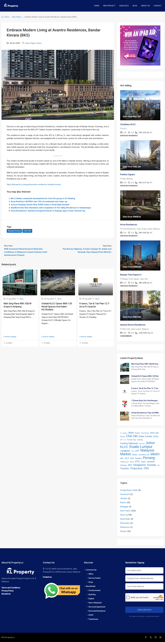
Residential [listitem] (90, 586)
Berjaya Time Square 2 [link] (130, 274)
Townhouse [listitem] (93, 619)
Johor (150, 442)
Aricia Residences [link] (128, 224)
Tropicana (136, 468)
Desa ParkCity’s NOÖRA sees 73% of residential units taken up (39, 201)
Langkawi (125, 450)
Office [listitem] (90, 574)
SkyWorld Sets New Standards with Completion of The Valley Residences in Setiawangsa (51, 208)
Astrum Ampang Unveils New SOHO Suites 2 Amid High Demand (40, 204)
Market (125, 454)
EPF (121, 440)
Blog (135, 6)
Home (96, 6)
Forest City (131, 440)
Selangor (123, 465)
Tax (158, 465)
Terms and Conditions (11, 588)
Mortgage (124, 506)
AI (120, 433)
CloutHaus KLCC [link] (128, 124)
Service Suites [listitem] (94, 578)
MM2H (154, 454)
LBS (132, 451)
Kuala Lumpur (140, 446)
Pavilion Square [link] (127, 174)
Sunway (151, 464)
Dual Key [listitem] (92, 594)
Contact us (47, 577)
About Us (145, 6)
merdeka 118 (144, 455)
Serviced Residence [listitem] (96, 611)
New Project (109, 6)
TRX (146, 468)
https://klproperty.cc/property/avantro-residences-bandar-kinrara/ (34, 184)
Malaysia (147, 450)
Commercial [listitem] (91, 570)
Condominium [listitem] (94, 590)
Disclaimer (6, 594)
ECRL (156, 436)
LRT (137, 450)
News (39, 43)
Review (123, 531)
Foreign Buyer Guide (129, 490)
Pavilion (138, 458)
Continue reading (10, 337)
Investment (125, 494)
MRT (122, 458)
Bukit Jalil (154, 433)
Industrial (142, 443)
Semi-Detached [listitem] (95, 603)
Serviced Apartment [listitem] (96, 607)
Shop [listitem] (90, 582)
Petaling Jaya (124, 462)
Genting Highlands (129, 443)
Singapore (139, 464)
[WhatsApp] (161, 637)
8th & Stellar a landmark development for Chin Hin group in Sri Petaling (43, 198)
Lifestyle (123, 498)
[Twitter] (151, 637)
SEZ (130, 465)
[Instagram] (156, 637)
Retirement (124, 527)
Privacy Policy (8, 591)
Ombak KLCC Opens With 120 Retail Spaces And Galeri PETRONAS (57, 306)
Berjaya (125, 433)
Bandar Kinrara (14, 231)
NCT (127, 458)
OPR (132, 458)
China (122, 437)
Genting (140, 440)
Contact (158, 6)
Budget (137, 433)
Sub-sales (124, 6)
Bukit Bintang (145, 433)
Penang (149, 457)
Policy (132, 462)
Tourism (124, 468)
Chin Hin (27, 231)
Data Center (145, 436)
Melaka (134, 455)
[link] (140, 105)
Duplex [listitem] (91, 599)
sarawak (151, 461)
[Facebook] (146, 637)
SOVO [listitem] (90, 615)
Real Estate (125, 519)
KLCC (124, 446)
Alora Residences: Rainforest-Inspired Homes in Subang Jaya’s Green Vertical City (48, 211)
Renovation (125, 523)
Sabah (143, 462)
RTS (137, 461)
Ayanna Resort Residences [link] (133, 325)
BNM (131, 432)
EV (125, 440)
